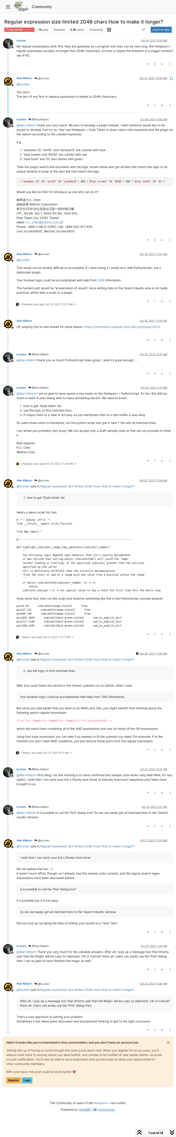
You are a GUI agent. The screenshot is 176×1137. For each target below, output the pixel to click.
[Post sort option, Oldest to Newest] (143, 30)
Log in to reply (161, 29)
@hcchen (43, 78)
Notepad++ (102, 1103)
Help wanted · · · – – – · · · (20, 29)
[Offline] (10, 43)
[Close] (168, 1042)
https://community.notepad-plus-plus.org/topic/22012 (122, 327)
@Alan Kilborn (40, 119)
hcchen (21, 40)
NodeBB (84, 1109)
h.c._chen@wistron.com (42, 222)
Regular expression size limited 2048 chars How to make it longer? (87, 486)
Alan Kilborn (24, 78)
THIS (100, 280)
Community (42, 6)
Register (13, 1080)
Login (27, 1080)
